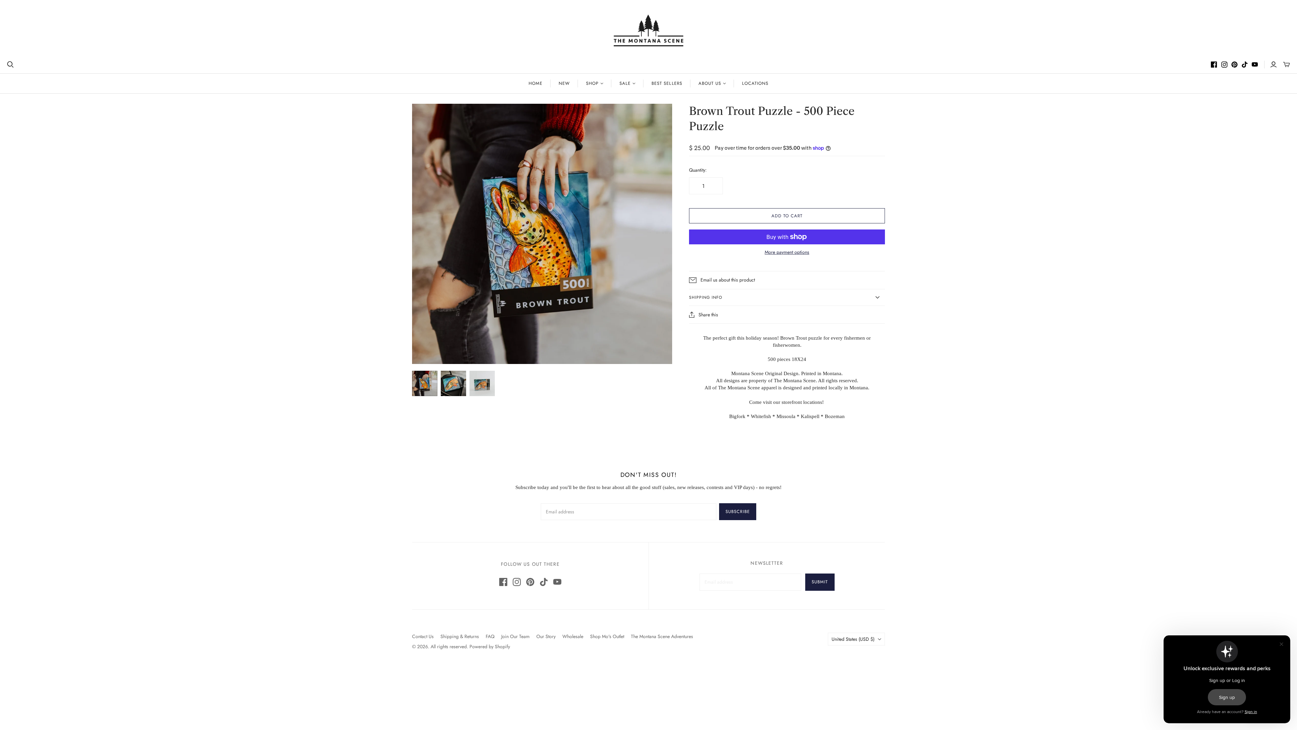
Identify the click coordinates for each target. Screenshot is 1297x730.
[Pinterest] (1234, 65)
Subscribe (737, 511)
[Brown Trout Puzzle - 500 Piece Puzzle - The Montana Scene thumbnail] (424, 383)
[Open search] (10, 64)
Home (535, 83)
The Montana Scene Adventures (662, 636)
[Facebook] (1214, 65)
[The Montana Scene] (648, 30)
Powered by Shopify (489, 646)
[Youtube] (1255, 65)
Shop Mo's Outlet (607, 636)
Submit (820, 582)
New (564, 83)
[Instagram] (1224, 65)
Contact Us (423, 636)
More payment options (787, 252)
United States (853, 639)
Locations (755, 83)
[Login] (1273, 64)
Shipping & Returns (459, 636)
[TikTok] (1245, 65)
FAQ (490, 636)
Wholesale (572, 636)
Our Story (546, 636)
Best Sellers (667, 83)
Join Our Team (515, 636)
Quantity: (698, 170)
